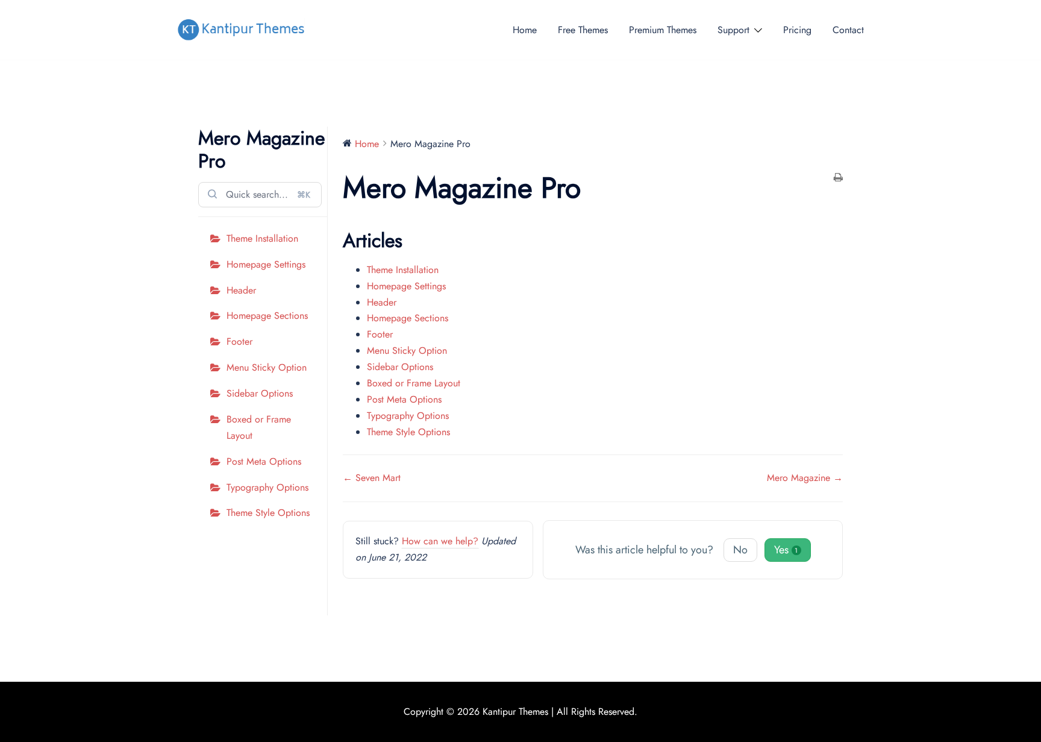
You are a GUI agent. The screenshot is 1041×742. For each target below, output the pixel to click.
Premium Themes (662, 30)
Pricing (797, 30)
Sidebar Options (260, 393)
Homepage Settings (266, 264)
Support (733, 30)
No (740, 550)
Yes (786, 550)
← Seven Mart (372, 478)
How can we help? (440, 541)
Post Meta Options (264, 461)
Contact (848, 30)
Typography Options (267, 487)
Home (525, 30)
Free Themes (583, 30)
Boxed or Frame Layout (259, 427)
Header (241, 290)
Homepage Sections (267, 315)
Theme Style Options (268, 513)
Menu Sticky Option (267, 367)
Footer (239, 341)
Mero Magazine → (805, 478)
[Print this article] (838, 179)
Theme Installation (262, 238)
